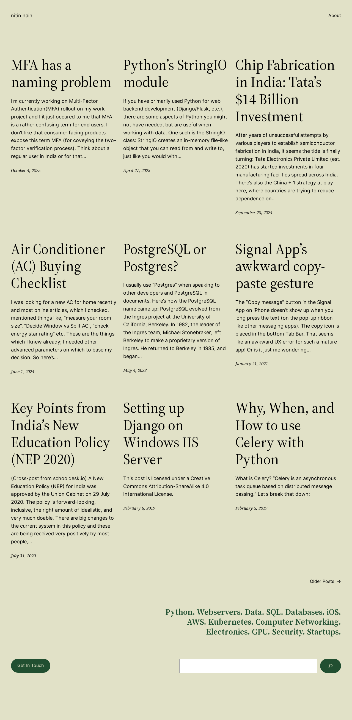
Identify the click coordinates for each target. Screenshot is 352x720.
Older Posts (325, 581)
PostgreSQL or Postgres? (164, 257)
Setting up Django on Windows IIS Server (161, 433)
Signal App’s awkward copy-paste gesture (280, 266)
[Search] (330, 666)
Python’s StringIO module (175, 73)
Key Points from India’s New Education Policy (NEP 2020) (60, 433)
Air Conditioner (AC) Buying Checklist (58, 266)
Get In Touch (30, 665)
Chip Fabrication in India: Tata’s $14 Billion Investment (285, 90)
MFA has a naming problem (61, 73)
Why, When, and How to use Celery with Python (284, 433)
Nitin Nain (21, 15)
